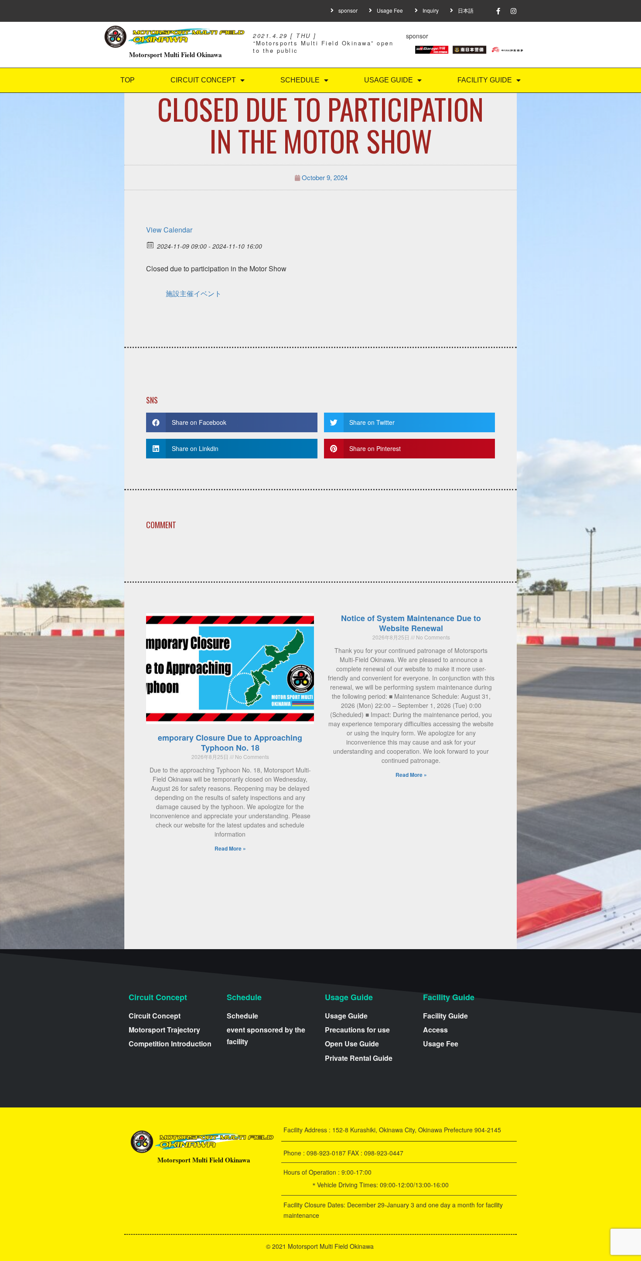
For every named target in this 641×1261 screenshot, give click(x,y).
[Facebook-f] (498, 10)
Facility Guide (484, 80)
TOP (127, 80)
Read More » (230, 848)
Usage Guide (388, 80)
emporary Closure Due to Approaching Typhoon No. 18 (230, 742)
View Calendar (169, 230)
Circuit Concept (203, 80)
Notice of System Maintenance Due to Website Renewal (411, 623)
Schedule (300, 80)
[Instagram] (513, 10)
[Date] (150, 244)
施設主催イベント (194, 293)
